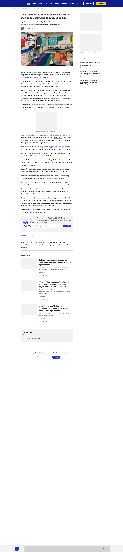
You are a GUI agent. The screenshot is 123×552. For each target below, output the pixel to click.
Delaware (24, 8)
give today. (24, 247)
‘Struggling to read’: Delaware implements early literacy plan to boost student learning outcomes (54, 308)
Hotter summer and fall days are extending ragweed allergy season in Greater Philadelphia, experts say (90, 64)
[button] (17, 549)
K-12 (42, 8)
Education (64, 3)
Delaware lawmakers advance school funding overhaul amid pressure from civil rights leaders (55, 262)
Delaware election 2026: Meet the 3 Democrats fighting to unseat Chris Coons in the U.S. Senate (90, 73)
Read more (25, 335)
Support (72, 3)
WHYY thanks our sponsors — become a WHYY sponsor (45, 131)
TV (46, 3)
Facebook (27, 235)
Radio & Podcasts (37, 3)
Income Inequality (34, 8)
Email (32, 235)
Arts (51, 3)
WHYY (18, 3)
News (28, 3)
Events (57, 3)
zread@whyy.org (36, 338)
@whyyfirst (27, 338)
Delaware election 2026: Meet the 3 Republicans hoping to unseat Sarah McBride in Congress (88, 82)
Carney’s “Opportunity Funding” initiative (56, 147)
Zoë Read (28, 28)
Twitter (29, 235)
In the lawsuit (58, 137)
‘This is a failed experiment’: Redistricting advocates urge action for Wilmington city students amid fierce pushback (54, 284)
